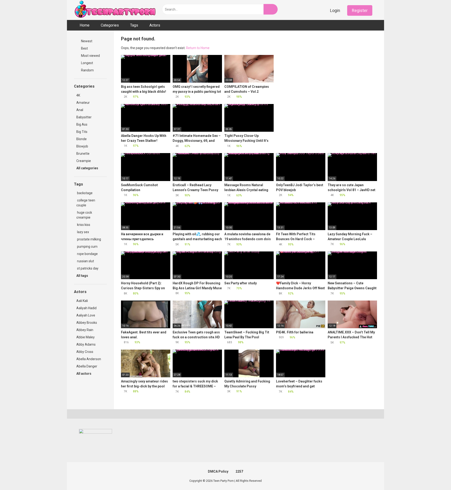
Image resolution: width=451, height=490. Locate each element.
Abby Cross (84, 352)
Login (335, 10)
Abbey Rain (84, 330)
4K (78, 95)
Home (84, 25)
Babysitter (84, 117)
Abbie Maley (85, 337)
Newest (86, 41)
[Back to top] (436, 476)
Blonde (81, 139)
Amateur (83, 102)
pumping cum (86, 246)
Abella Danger (86, 366)
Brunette (82, 153)
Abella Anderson (88, 359)
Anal (79, 110)
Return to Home (198, 48)
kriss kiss (83, 225)
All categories (87, 168)
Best (84, 48)
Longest (86, 63)
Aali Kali (82, 301)
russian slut (85, 261)
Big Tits (81, 132)
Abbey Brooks (86, 322)
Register (360, 10)
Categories (110, 25)
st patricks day (87, 268)
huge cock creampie (84, 215)
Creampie (83, 161)
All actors (84, 373)
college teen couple (85, 202)
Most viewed (90, 56)
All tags (82, 276)
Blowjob (82, 146)
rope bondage (87, 254)
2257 (239, 471)
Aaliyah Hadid (86, 308)
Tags (134, 25)
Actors (154, 25)
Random (87, 70)
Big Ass (81, 124)
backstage (84, 193)
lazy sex (82, 232)
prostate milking (88, 239)
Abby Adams (86, 344)
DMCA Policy (218, 471)
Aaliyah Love (85, 315)
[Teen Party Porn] (115, 10)
